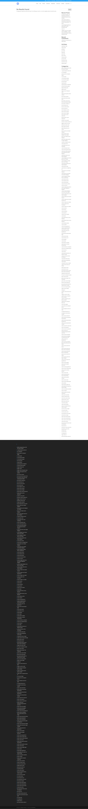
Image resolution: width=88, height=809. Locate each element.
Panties (43, 3)
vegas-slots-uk (64, 434)
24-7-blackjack (64, 72)
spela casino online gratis (66, 416)
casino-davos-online (65, 179)
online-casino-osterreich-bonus (22, 716)
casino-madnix (64, 224)
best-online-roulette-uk (66, 103)
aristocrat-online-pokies (66, 86)
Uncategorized (64, 433)
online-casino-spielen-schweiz (22, 744)
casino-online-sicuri (65, 237)
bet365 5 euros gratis (65, 120)
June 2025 (63, 50)
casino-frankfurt (64, 211)
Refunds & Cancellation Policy (60, 0)
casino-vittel (64, 251)
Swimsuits (48, 3)
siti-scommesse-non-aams (66, 413)
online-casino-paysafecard (66, 366)
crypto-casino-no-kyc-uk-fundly (22, 637)
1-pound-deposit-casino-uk (66, 70)
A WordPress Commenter (66, 40)
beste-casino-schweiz (65, 111)
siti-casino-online (64, 410)
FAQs (45, 0)
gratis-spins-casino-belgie (66, 280)
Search (70, 9)
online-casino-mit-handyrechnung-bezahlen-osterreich (66, 331)
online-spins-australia (65, 394)
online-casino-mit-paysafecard (22, 710)
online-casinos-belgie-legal (66, 381)
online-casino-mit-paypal (66, 334)
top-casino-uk (64, 425)
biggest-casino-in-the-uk (66, 123)
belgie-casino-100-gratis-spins (22, 470)
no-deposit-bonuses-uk (66, 311)
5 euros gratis (64, 76)
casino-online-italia (65, 236)
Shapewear (53, 3)
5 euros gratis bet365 (65, 78)
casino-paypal (64, 239)
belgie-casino (64, 89)
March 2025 (64, 55)
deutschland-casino (65, 269)
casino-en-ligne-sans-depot (66, 202)
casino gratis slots (65, 143)
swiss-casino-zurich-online (66, 419)
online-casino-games (65, 327)
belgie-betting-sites (65, 87)
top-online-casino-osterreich (66, 427)
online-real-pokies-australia (66, 388)
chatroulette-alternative (66, 258)
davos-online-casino (65, 267)
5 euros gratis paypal (65, 79)
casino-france (64, 209)
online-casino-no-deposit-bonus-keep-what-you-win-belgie (66, 343)
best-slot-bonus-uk (65, 105)
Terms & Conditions (69, 0)
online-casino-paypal (65, 362)
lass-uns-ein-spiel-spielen (66, 286)
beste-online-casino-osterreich (22, 491)
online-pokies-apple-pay (66, 384)
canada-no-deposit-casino (66, 142)
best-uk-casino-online (65, 106)
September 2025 (64, 46)
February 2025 (64, 57)
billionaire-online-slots (65, 124)
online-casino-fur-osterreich (66, 325)
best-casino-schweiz (65, 96)
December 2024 (64, 60)
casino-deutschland (65, 182)
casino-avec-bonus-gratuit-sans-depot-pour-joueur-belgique (66, 152)
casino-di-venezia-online (66, 183)
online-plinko (64, 383)
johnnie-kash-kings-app (66, 282)
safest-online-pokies (65, 404)
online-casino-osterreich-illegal (22, 723)
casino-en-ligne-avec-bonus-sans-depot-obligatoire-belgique (66, 188)
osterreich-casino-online (66, 398)
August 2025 (64, 47)
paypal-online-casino (65, 399)
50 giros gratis (64, 83)
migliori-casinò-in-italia (65, 294)
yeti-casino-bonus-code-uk (66, 436)
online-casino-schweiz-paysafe (22, 738)
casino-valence (19, 623)
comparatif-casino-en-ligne (66, 263)
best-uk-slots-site (64, 108)
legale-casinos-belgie (65, 288)
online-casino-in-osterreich (66, 328)
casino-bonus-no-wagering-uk (22, 542)
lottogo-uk (19, 661)
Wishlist (62, 3)
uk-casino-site (64, 431)
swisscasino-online (65, 421)
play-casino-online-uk (65, 401)
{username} (67, 3)
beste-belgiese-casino (65, 109)
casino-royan (64, 240)
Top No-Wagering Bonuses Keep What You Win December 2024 (66, 26)
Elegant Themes (23, 807)
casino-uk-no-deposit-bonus (66, 248)
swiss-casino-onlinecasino (66, 418)
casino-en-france (64, 185)
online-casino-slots (65, 372)
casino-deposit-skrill (65, 180)
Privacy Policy (53, 0)
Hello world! (64, 41)
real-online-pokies (65, 402)
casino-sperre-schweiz (65, 242)
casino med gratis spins (66, 148)
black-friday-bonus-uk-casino (22, 503)
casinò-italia (64, 215)
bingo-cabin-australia (65, 126)
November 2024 (64, 61)
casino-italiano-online (65, 223)
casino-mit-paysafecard (66, 226)
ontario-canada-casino (65, 396)
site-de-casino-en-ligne (65, 408)
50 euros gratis (64, 81)
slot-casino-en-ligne (65, 415)
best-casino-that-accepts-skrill (22, 476)
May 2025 (63, 52)
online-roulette (64, 390)
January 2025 (64, 58)
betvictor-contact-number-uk (66, 121)
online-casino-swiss (65, 379)
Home (37, 3)
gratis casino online (65, 276)
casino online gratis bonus (66, 149)
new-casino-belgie (65, 304)
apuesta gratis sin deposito (66, 84)
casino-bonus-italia (65, 166)
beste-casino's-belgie (65, 113)
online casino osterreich (66, 315)
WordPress (33, 807)
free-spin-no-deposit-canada (66, 274)
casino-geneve (64, 212)
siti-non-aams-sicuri (65, 411)
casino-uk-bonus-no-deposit (66, 246)
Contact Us (49, 0)
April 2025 (63, 53)
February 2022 (64, 63)
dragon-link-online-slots (66, 273)
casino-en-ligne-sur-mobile (66, 206)
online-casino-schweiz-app (66, 368)
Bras (40, 3)
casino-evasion (64, 208)
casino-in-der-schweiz (65, 214)
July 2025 (63, 49)
